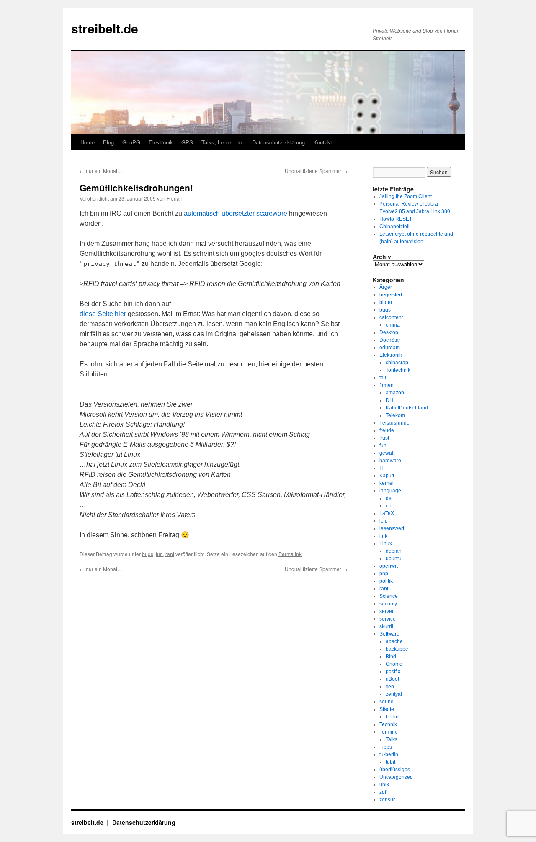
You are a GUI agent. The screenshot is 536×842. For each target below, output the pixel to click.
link (383, 536)
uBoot (392, 679)
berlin (392, 717)
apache (394, 641)
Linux (385, 543)
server (386, 611)
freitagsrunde (394, 423)
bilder (385, 302)
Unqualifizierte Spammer (316, 170)
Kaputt (386, 476)
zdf (382, 792)
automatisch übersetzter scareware (235, 213)
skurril (386, 626)
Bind (391, 656)
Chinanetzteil (394, 226)
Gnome (394, 664)
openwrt (388, 566)
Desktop (388, 332)
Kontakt (322, 142)
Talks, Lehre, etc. (222, 142)
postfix (393, 672)
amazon (395, 393)
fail (382, 378)
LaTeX (386, 513)
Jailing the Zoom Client (405, 196)
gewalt (386, 453)
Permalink (290, 553)
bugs (147, 553)
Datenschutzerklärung (278, 142)
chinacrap (397, 363)
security (388, 604)
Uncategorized (396, 777)
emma (393, 325)
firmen (386, 385)
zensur (387, 800)
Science (388, 596)
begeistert (390, 295)
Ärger (385, 287)
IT (381, 468)
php (383, 574)
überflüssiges (394, 769)
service (387, 619)
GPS (187, 142)
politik (386, 581)
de (389, 498)
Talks (391, 739)
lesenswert (391, 528)
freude (386, 430)
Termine (388, 732)
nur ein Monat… (101, 170)
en (389, 506)
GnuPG (131, 142)
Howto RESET (395, 219)
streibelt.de (104, 28)
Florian (175, 198)
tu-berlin (388, 754)
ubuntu (394, 558)
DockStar (389, 340)
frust (384, 438)
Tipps (385, 747)
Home (87, 142)
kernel (386, 483)
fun (159, 553)
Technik (388, 724)
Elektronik (161, 142)
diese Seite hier (103, 313)
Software (389, 634)
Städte (386, 709)
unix (384, 785)
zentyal (394, 694)
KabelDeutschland (407, 408)
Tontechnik (398, 370)
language (390, 491)
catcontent (391, 317)
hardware (390, 460)
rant (169, 553)
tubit (390, 762)
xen (390, 687)
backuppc (397, 649)
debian (394, 551)
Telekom (395, 415)
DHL (391, 400)
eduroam (389, 347)
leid (383, 521)
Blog (108, 142)
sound (386, 702)
